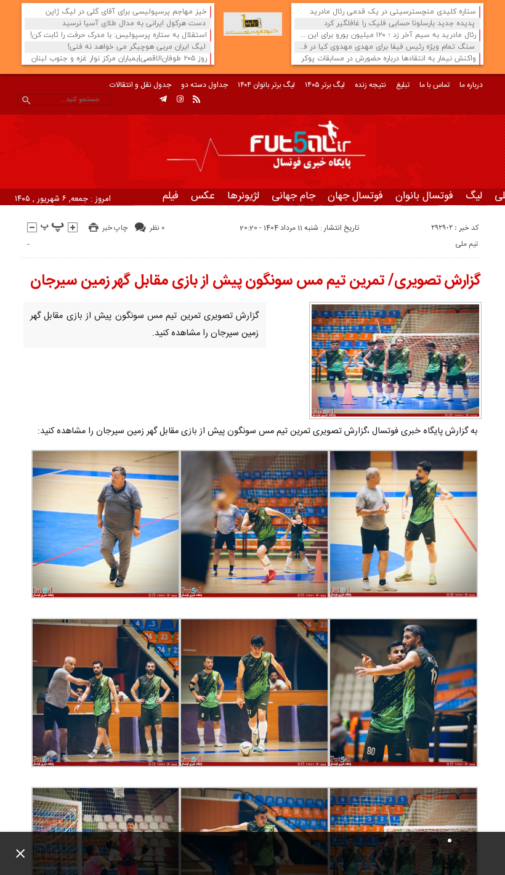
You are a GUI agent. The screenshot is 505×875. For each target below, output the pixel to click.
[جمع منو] (15, 853)
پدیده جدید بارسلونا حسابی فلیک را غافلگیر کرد (399, 24)
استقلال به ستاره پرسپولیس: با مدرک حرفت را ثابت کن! (118, 35)
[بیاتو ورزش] (253, 24)
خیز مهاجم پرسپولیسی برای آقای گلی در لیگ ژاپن (126, 12)
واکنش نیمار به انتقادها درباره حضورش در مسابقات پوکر (388, 59)
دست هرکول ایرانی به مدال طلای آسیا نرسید (134, 24)
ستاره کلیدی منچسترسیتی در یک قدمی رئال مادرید (393, 12)
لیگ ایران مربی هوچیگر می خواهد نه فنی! (137, 47)
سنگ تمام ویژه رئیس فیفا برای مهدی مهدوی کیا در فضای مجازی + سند (386, 47)
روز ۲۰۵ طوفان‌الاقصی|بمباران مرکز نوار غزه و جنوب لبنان (119, 59)
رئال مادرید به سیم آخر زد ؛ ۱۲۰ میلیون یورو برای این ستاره (387, 35)
